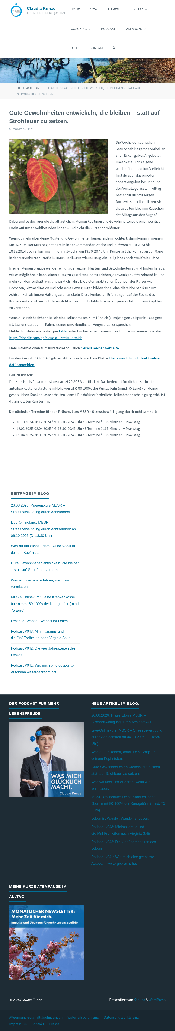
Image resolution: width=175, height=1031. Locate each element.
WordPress (157, 999)
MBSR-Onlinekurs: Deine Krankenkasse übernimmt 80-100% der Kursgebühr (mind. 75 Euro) (45, 603)
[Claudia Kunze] (16, 9)
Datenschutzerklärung (121, 1017)
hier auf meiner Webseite (99, 348)
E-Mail (64, 331)
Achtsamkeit (36, 88)
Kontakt (38, 1024)
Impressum (18, 1024)
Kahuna (139, 999)
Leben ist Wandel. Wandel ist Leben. (40, 621)
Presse (54, 1024)
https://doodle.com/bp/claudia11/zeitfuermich (45, 337)
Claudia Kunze (41, 8)
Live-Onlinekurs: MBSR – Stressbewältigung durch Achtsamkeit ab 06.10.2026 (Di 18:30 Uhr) (43, 529)
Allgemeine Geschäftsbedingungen (36, 1017)
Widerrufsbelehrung (83, 1017)
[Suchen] (114, 48)
